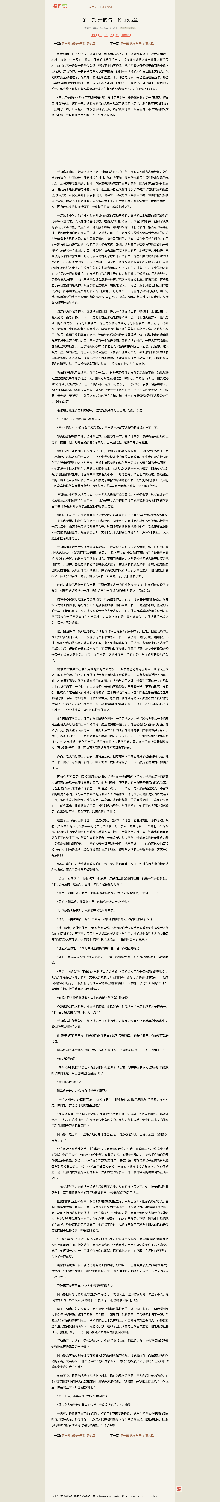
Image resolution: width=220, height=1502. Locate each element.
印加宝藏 (107, 7)
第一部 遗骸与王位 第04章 (78, 43)
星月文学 (67, 6)
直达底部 (126, 35)
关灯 (94, 35)
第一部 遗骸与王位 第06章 (137, 43)
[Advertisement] (110, 143)
